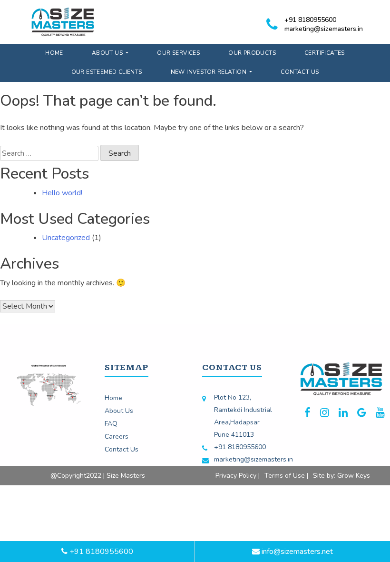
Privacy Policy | (237, 475)
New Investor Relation (209, 72)
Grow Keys (353, 475)
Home (54, 53)
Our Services (178, 53)
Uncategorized (66, 237)
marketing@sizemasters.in (323, 28)
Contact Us (300, 72)
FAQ (111, 423)
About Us (108, 53)
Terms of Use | (286, 475)
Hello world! (62, 193)
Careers (116, 436)
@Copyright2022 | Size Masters (97, 475)
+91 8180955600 (310, 19)
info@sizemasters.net (296, 551)
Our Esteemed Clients (106, 72)
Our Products (252, 53)
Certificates (324, 53)
